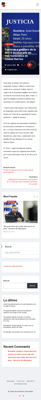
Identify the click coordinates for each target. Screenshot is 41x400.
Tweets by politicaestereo (13, 266)
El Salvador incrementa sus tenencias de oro (19, 332)
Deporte (30, 381)
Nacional (9, 44)
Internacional (20, 384)
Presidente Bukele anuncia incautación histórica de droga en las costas (17, 311)
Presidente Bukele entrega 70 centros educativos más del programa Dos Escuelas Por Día (19, 319)
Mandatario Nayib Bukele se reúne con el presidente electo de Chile (18, 326)
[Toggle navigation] (37, 4)
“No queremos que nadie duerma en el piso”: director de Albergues (19, 227)
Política (20, 381)
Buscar (6, 281)
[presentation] (34, 196)
